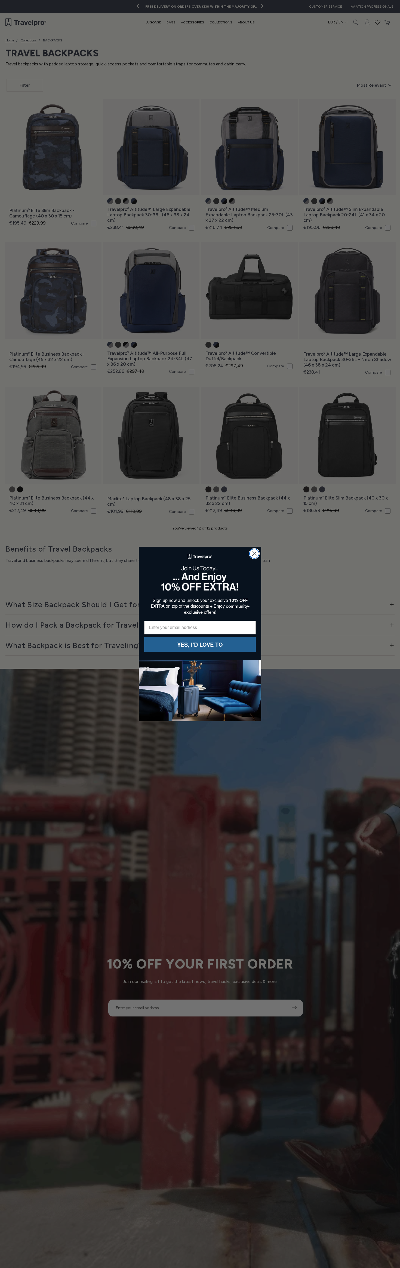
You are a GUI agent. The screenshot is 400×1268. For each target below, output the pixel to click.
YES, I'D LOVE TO (200, 644)
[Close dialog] (254, 553)
